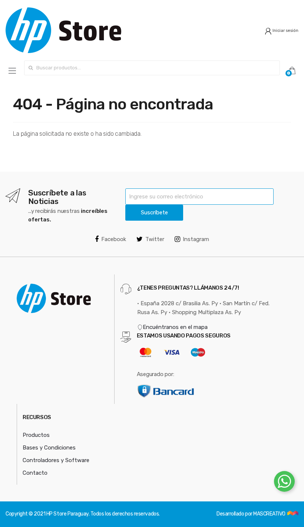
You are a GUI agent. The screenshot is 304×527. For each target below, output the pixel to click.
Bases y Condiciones (49, 447)
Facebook (113, 239)
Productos (36, 435)
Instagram (196, 239)
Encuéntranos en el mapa (175, 327)
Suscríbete (154, 212)
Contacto (35, 473)
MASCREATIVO (269, 514)
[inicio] (76, 30)
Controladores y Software (56, 460)
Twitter (154, 239)
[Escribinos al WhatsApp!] (284, 483)
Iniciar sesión (284, 30)
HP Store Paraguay (67, 514)
